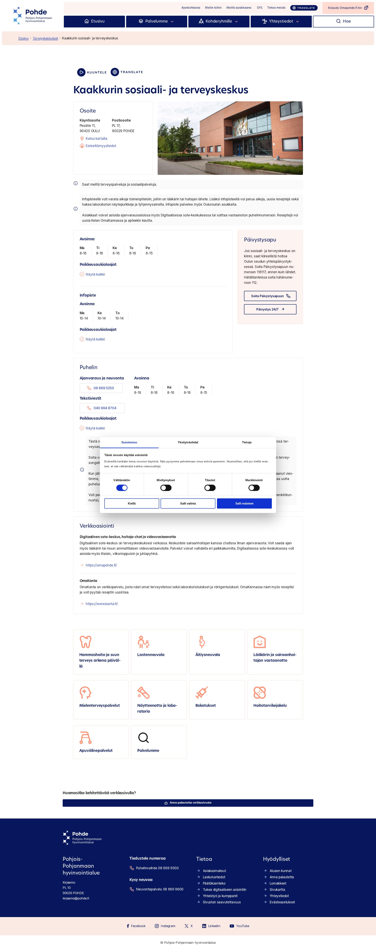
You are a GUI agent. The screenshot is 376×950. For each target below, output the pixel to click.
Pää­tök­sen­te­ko (214, 883)
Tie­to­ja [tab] (246, 442)
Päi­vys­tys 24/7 (267, 309)
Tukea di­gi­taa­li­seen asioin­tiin (224, 890)
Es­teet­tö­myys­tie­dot (101, 146)
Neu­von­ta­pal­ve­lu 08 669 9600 (159, 889)
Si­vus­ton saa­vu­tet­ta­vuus (222, 902)
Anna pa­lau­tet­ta (282, 877)
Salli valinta (188, 503)
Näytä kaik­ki (95, 274)
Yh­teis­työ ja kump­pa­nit (220, 896)
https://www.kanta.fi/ (102, 604)
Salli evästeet (244, 503)
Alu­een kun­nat (281, 871)
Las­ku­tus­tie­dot (214, 877)
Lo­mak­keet (278, 883)
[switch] (166, 488)
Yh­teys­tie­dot (279, 896)
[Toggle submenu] (172, 21)
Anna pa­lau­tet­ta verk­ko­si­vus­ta (190, 802)
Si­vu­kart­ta (277, 890)
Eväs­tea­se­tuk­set (282, 902)
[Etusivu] (86, 21)
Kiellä (132, 503)
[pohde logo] (33, 15)
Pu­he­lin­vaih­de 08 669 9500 (157, 868)
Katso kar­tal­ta (96, 139)
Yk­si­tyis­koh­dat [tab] (188, 442)
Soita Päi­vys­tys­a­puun (267, 296)
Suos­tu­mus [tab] (129, 442)
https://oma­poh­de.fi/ (101, 565)
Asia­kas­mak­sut (214, 871)
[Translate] (304, 8)
